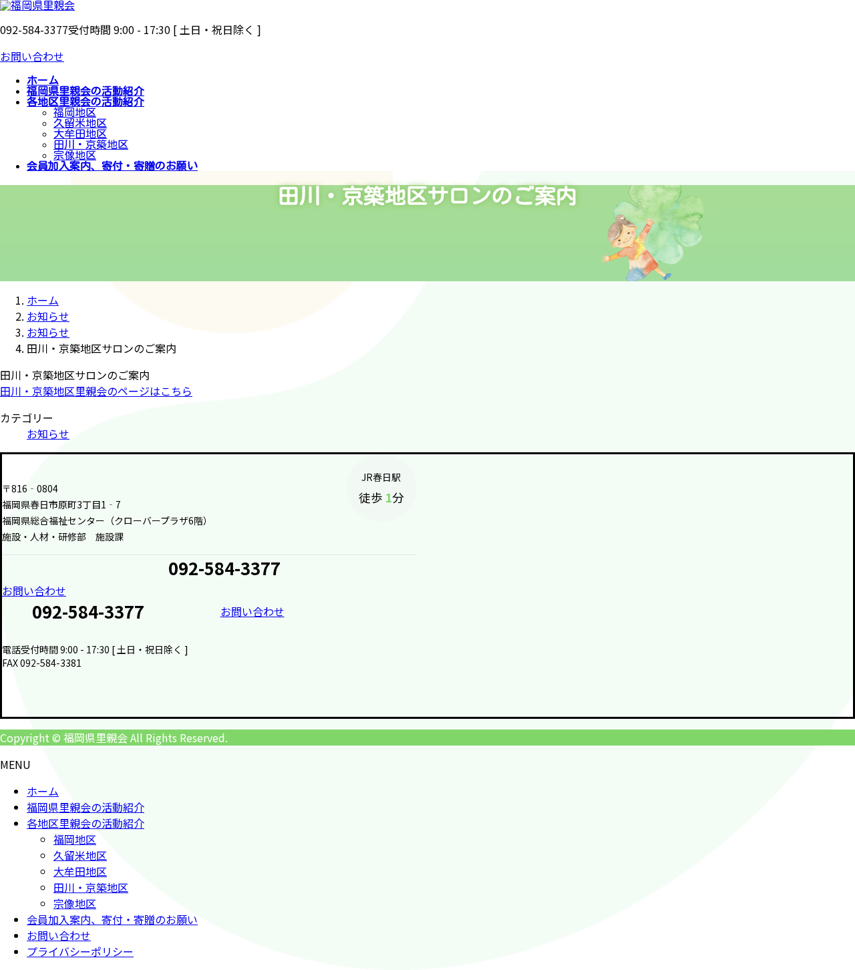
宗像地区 (74, 155)
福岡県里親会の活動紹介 (85, 807)
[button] (209, 591)
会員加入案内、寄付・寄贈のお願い (112, 919)
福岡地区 (74, 112)
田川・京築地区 (90, 144)
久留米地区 (80, 123)
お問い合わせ (32, 56)
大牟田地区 (80, 133)
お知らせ (48, 434)
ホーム (43, 791)
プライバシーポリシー (80, 951)
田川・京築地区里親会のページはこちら (96, 391)
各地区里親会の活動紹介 (85, 823)
